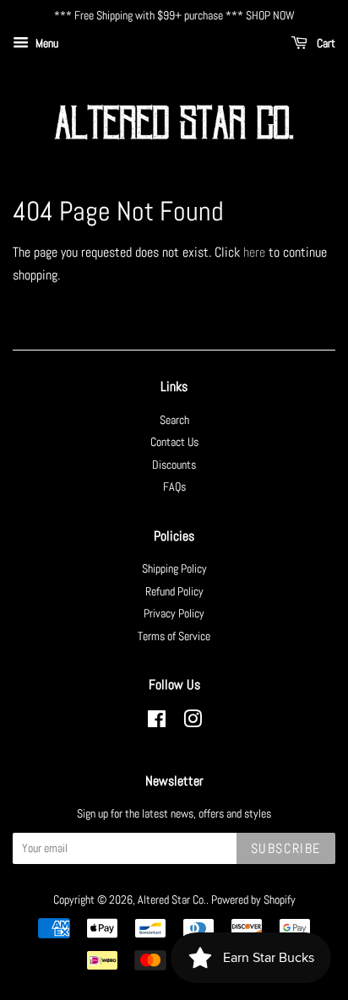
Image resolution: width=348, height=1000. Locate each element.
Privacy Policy (174, 613)
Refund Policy (174, 591)
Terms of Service (174, 636)
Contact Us (174, 442)
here (254, 252)
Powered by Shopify (253, 900)
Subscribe (286, 848)
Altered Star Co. (172, 900)
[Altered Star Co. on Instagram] (192, 722)
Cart (324, 43)
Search (174, 420)
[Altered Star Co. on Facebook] (156, 722)
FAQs (174, 487)
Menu (45, 43)
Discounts (174, 465)
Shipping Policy (174, 569)
